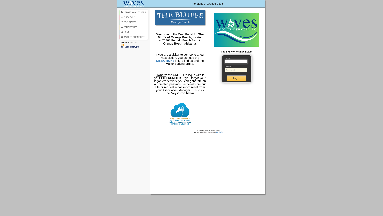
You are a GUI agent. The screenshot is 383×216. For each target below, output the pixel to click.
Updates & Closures (135, 12)
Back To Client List (134, 37)
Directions (130, 17)
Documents (130, 22)
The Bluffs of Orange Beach (207, 3)
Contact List (130, 27)
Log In (236, 78)
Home (127, 32)
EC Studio (219, 132)
